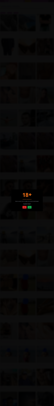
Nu (24, 207)
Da (29, 207)
